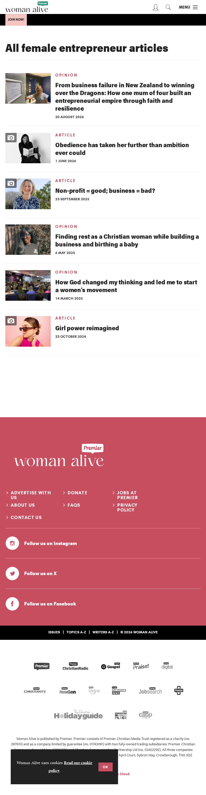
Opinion (66, 75)
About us (23, 505)
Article (65, 135)
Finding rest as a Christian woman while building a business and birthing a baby (127, 240)
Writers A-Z (103, 632)
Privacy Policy (127, 507)
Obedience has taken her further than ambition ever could (122, 148)
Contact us (26, 517)
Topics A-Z (76, 632)
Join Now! (16, 19)
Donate (77, 492)
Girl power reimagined (87, 327)
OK (105, 767)
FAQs (74, 505)
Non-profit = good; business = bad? (105, 190)
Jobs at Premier (127, 495)
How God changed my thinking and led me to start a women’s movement (126, 285)
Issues (54, 632)
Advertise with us (31, 495)
